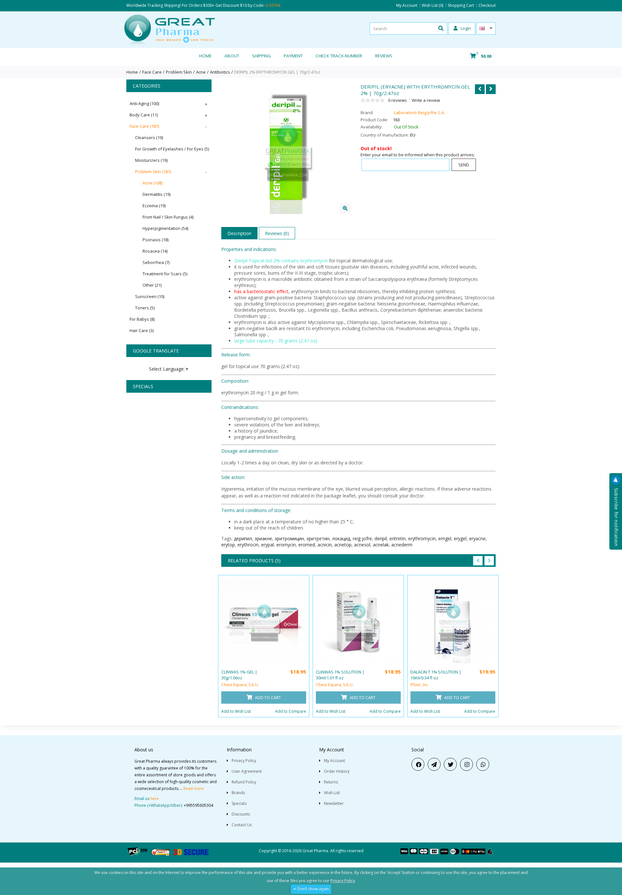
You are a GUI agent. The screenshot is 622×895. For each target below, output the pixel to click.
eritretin (397, 538)
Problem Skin (179, 72)
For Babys (142, 319)
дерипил (243, 538)
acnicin (324, 545)
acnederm (401, 545)
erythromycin (422, 538)
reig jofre (362, 538)
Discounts (241, 814)
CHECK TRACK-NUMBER (339, 56)
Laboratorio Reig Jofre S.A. (419, 112)
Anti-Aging (144, 103)
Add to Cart (267, 697)
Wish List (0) (432, 5)
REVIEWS (383, 56)
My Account (406, 5)
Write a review (426, 100)
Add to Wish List (236, 711)
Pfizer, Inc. (419, 684)
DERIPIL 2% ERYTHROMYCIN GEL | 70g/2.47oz (277, 72)
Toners (145, 308)
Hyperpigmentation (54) (165, 228)
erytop (228, 545)
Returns (331, 782)
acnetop (342, 545)
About (232, 56)
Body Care (144, 115)
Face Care (152, 72)
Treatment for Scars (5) (165, 274)
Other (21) (152, 285)
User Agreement (247, 771)
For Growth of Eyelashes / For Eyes (172, 149)
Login (465, 28)
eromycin (286, 545)
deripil (380, 538)
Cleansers (149, 137)
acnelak (381, 545)
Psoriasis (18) (155, 240)
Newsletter (334, 803)
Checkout (487, 5)
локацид (341, 538)
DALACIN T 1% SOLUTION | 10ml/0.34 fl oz (435, 675)
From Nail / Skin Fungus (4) (168, 217)
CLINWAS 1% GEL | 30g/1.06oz (239, 675)
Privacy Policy (244, 760)
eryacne (477, 538)
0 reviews (397, 100)
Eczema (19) (154, 206)
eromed (306, 545)
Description (239, 233)
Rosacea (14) (155, 251)
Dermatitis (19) (156, 194)
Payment (293, 56)
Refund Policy (244, 782)
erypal (267, 545)
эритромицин (289, 538)
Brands (238, 792)
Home (205, 56)
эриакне (263, 538)
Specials (239, 803)
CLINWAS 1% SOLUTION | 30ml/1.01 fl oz (340, 675)
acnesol (362, 545)
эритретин (317, 538)
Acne (201, 72)
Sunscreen (149, 296)
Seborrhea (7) (156, 262)
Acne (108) (152, 183)
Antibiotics (220, 72)
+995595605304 (198, 805)
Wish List (332, 792)
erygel (460, 538)
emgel (444, 538)
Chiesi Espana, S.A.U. (240, 684)
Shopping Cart (461, 5)
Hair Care (142, 330)
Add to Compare (290, 711)
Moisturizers (151, 160)
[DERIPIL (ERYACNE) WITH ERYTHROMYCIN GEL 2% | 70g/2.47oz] (345, 208)
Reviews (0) (277, 233)
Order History (337, 771)
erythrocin (248, 545)
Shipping (261, 56)
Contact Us (242, 825)
